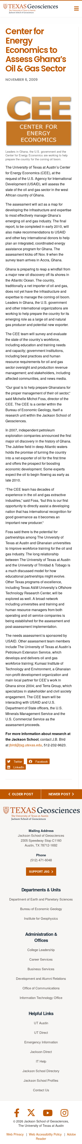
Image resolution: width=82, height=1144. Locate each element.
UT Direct (41, 1032)
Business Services (41, 969)
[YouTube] (48, 1112)
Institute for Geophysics (41, 918)
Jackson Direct (41, 1051)
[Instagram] (64, 1112)
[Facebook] (16, 1112)
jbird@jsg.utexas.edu (25, 744)
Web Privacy (15, 1134)
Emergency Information (41, 1042)
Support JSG (39, 871)
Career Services (41, 959)
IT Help (41, 1061)
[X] (31, 1112)
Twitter (17, 761)
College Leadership (41, 949)
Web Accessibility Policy (45, 1134)
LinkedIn (18, 767)
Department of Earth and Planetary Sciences (41, 899)
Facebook (41, 761)
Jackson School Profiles (41, 1080)
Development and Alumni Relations (41, 978)
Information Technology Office (41, 997)
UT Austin (41, 1023)
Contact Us (41, 1090)
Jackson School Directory (41, 1070)
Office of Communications (41, 988)
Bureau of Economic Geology (41, 908)
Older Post (22, 794)
